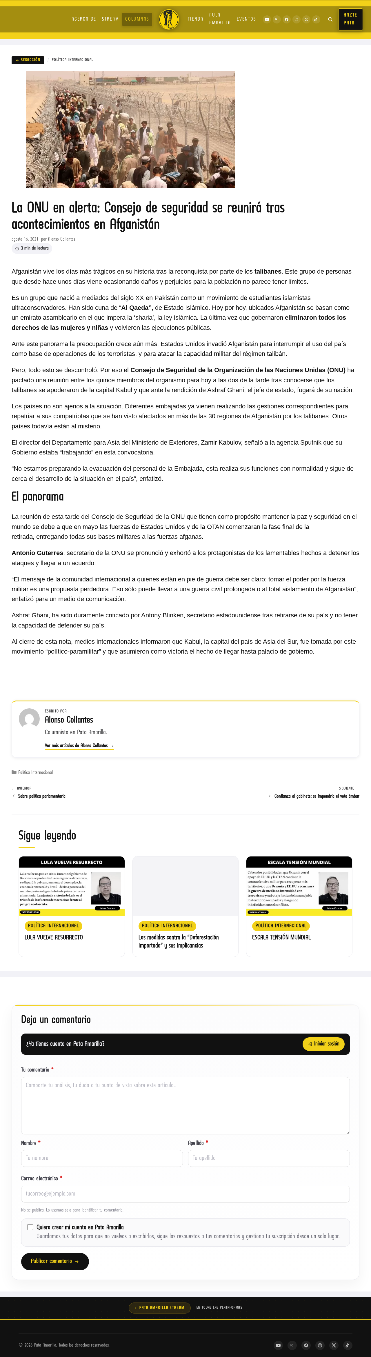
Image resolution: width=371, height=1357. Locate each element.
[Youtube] (267, 19)
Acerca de (84, 19)
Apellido (198, 1143)
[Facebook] (287, 19)
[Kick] (277, 19)
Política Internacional (72, 60)
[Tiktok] (316, 19)
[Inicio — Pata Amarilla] (168, 19)
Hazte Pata (350, 19)
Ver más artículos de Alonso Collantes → (79, 746)
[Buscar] (330, 19)
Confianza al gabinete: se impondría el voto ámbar (316, 796)
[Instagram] (296, 19)
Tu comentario (37, 1070)
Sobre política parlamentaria (42, 796)
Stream (110, 19)
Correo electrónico (41, 1179)
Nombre (31, 1143)
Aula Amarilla (220, 19)
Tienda (195, 19)
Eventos (246, 19)
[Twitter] (306, 19)
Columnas (137, 19)
